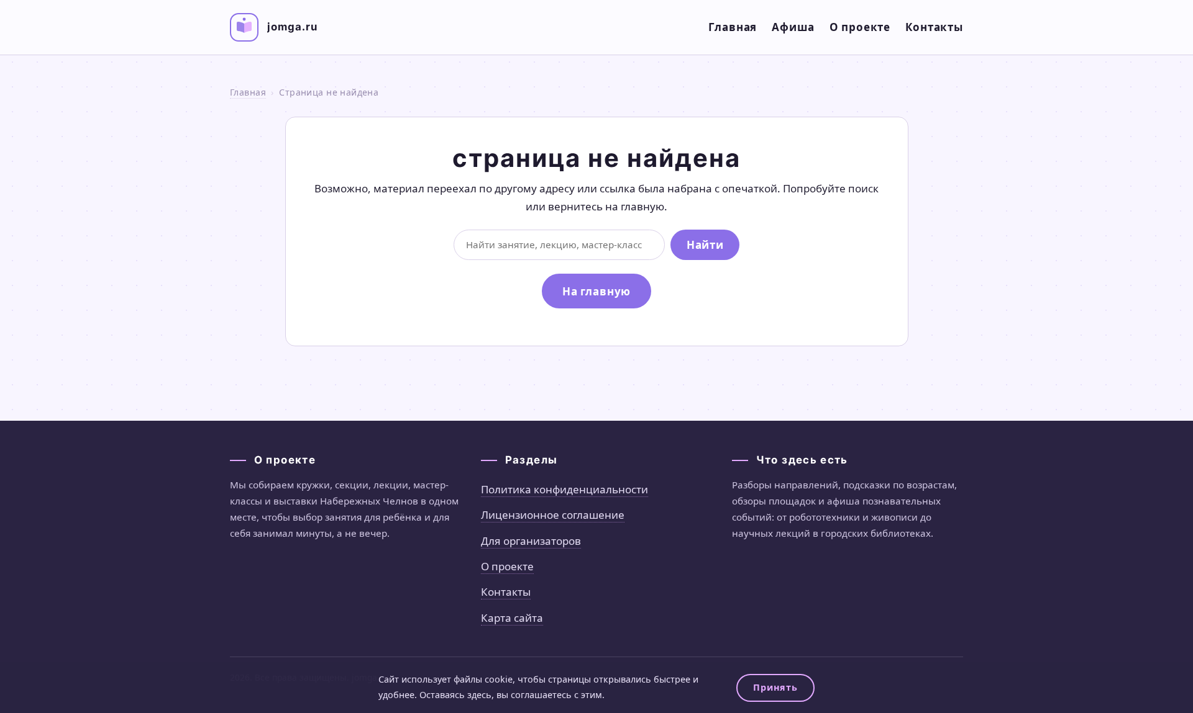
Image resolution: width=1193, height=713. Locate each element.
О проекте (860, 27)
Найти (705, 245)
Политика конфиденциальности (564, 489)
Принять (775, 687)
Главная (732, 27)
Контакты (934, 27)
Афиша (793, 27)
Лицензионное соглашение (552, 515)
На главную (596, 291)
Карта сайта (512, 618)
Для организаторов (531, 541)
